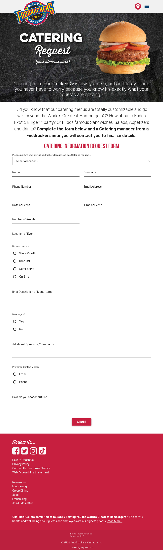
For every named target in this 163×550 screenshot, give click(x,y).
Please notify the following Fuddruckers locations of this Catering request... (51, 155)
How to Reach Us (23, 460)
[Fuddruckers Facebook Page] (16, 453)
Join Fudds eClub (23, 503)
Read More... (114, 521)
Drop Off (24, 261)
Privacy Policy (20, 464)
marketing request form (81, 547)
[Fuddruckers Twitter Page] (25, 453)
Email (22, 374)
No (21, 329)
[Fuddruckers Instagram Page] (34, 453)
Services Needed (21, 246)
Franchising (19, 499)
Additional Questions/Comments (33, 344)
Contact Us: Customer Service (31, 468)
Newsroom (19, 482)
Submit (81, 422)
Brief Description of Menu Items (32, 292)
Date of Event (21, 205)
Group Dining (20, 490)
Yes (21, 321)
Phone (23, 382)
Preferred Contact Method (26, 367)
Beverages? (18, 314)
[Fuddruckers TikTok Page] (42, 453)
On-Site (24, 276)
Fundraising (19, 486)
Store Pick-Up (28, 253)
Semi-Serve (26, 269)
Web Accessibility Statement (30, 472)
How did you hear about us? (29, 397)
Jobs (15, 495)
